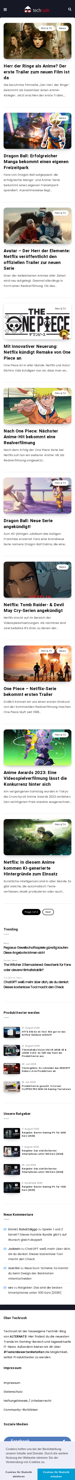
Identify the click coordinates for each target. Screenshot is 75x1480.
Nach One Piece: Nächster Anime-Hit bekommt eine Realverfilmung (31, 437)
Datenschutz (13, 1392)
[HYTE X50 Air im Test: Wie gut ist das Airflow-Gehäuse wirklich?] (12, 1032)
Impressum (12, 1383)
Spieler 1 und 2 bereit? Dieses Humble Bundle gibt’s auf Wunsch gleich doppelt (37, 1234)
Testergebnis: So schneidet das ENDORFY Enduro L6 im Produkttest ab (46, 1069)
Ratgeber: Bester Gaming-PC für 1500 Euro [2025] (44, 1188)
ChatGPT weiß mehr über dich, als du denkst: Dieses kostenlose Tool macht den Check (39, 1254)
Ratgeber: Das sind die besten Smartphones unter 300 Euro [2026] (42, 1170)
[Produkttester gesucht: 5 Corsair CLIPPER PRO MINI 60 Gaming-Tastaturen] (12, 1086)
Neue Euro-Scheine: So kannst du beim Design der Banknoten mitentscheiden (38, 1273)
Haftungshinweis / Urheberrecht (28, 1401)
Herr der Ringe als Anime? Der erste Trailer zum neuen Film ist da (37, 72)
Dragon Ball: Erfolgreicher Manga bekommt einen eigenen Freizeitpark (36, 161)
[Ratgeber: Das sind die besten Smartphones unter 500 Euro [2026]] (12, 1151)
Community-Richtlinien (21, 1410)
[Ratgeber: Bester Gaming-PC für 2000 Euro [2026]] (12, 1133)
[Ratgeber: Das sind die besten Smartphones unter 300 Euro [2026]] (12, 1169)
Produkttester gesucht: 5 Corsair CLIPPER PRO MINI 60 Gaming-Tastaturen (46, 1087)
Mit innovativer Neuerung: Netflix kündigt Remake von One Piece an (37, 352)
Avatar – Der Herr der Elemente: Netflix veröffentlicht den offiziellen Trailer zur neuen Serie (37, 259)
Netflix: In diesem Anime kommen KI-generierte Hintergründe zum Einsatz (31, 868)
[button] (46, 1462)
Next (48, 912)
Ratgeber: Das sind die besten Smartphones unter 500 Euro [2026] (42, 1152)
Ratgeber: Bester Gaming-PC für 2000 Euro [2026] (44, 1134)
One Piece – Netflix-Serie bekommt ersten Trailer (30, 691)
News (62, 28)
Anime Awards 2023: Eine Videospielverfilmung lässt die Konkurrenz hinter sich (35, 778)
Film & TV (46, 28)
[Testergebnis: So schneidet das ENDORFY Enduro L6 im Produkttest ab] (12, 1068)
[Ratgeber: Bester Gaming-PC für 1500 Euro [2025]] (12, 1187)
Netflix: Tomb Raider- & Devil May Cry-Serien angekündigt (34, 607)
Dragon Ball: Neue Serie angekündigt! (28, 523)
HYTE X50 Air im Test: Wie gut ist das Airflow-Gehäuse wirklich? (44, 1033)
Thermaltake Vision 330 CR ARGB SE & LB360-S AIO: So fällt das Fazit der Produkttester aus (44, 1053)
